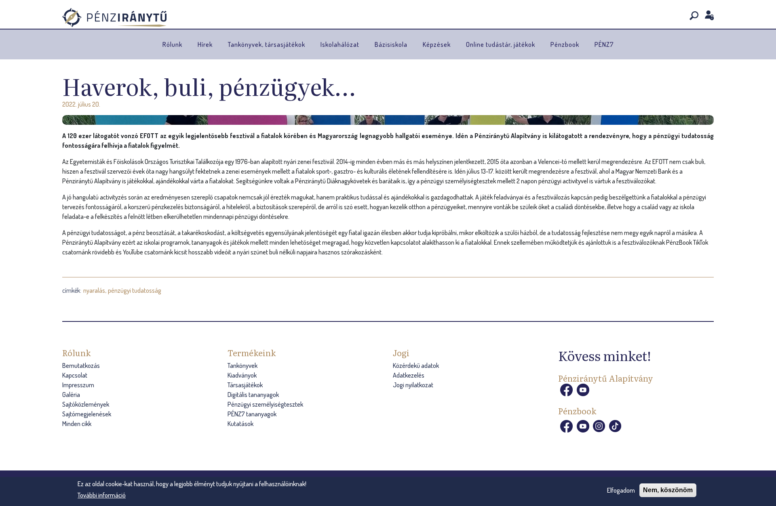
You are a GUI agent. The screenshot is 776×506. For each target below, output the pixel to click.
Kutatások (240, 424)
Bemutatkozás (81, 365)
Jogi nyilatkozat (413, 385)
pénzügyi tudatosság (134, 290)
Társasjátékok (245, 385)
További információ (102, 495)
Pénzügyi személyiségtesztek (265, 404)
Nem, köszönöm (668, 490)
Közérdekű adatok (416, 365)
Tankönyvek (242, 365)
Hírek (205, 44)
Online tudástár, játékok (500, 44)
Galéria (71, 395)
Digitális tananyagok (253, 395)
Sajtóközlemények (85, 404)
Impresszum (78, 385)
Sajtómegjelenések (86, 414)
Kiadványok (242, 375)
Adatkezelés (408, 375)
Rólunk (172, 44)
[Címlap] (114, 17)
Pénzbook (564, 44)
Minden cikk (76, 424)
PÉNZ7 (604, 44)
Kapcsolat (74, 375)
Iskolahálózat (340, 44)
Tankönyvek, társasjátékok (266, 44)
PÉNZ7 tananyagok (252, 414)
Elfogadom (621, 490)
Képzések (437, 44)
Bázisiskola (391, 44)
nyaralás (94, 290)
